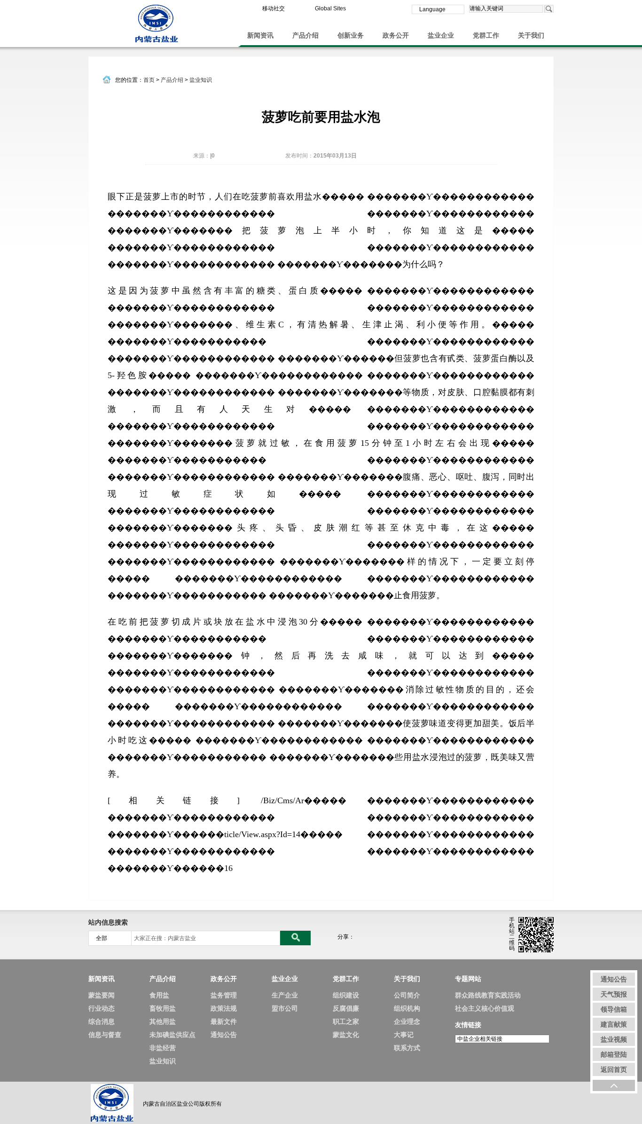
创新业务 (350, 35)
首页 (149, 80)
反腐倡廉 (346, 1008)
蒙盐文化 (346, 1034)
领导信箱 (614, 1009)
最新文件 (224, 1021)
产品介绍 (305, 35)
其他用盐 (162, 1021)
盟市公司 (285, 1008)
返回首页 (614, 1069)
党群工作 (486, 35)
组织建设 (346, 995)
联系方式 (407, 1048)
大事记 (404, 1034)
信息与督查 (104, 1034)
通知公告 (224, 1034)
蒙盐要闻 (101, 995)
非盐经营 (162, 1048)
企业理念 (407, 1021)
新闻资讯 (260, 35)
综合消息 (101, 1021)
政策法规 (224, 1008)
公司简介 (407, 995)
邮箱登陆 (614, 1054)
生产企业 (285, 995)
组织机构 (407, 1008)
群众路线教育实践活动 (488, 995)
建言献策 (614, 1024)
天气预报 (614, 994)
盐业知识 (200, 80)
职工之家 (346, 1021)
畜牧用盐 (162, 1008)
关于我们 (531, 35)
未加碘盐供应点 (172, 1034)
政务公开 (396, 35)
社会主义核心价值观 (484, 1008)
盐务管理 (224, 995)
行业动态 (101, 1008)
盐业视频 (614, 1039)
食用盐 (159, 995)
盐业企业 (441, 35)
